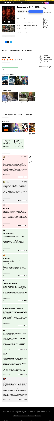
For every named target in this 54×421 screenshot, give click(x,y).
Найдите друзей (41, 66)
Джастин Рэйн (45, 27)
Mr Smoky (7, 156)
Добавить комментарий (7, 200)
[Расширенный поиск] (41, 2)
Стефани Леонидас (45, 20)
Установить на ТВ (25, 2)
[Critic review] (7, 144)
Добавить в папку (9, 36)
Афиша (30, 420)
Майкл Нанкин (25, 22)
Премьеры (10, 50)
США (24, 18)
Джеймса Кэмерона (20, 115)
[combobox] (34, 2)
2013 (24, 16)
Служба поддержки (40, 412)
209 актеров (44, 28)
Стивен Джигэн (26, 29)
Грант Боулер (44, 18)
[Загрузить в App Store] (16, 416)
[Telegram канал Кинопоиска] (28, 409)
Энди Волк (33, 22)
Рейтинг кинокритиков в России (8, 66)
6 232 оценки (44, 8)
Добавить (12, 74)
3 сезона (26, 16)
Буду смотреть (21, 11)
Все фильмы (43, 411)
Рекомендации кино (26, 412)
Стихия (6, 181)
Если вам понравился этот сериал (10, 73)
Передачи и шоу (19, 412)
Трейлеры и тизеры (6, 90)
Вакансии (4, 411)
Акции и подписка (33, 412)
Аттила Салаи (34, 26)
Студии (22, 50)
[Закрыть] (41, 10)
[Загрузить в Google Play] (23, 416)
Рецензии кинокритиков (7, 138)
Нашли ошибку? (6, 44)
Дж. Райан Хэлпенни (35, 29)
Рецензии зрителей (6, 152)
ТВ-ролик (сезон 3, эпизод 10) (23, 101)
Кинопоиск (8, 420)
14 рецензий (44, 9)
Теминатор (24, 115)
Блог (28, 411)
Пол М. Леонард (32, 25)
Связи (25, 50)
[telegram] (11, 42)
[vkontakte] (6, 42)
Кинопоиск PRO (32, 411)
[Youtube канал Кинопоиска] (30, 409)
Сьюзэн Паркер (30, 29)
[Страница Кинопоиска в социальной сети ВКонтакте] (23, 409)
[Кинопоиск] (7, 2)
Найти (42, 2)
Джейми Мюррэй (45, 22)
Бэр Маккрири (25, 28)
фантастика (25, 19)
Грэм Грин (44, 23)
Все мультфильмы (13, 412)
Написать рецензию (6, 62)
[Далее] (35, 97)
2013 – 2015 (34, 7)
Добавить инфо (11, 44)
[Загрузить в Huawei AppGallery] (30, 416)
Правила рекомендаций (19, 411)
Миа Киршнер (45, 24)
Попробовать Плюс (46, 2)
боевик (28, 19)
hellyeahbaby (7, 204)
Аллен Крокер (29, 22)
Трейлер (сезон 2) (5, 32)
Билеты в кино (5, 121)
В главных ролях (45, 16)
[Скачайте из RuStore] (37, 416)
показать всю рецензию (6, 174)
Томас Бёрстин (25, 26)
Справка (25, 411)
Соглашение (12, 411)
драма (30, 19)
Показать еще (6, 117)
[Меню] (2, 2)
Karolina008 (7, 378)
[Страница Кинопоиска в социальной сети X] (25, 409)
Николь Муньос (45, 26)
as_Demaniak (7, 353)
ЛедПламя (7, 229)
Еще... (31, 50)
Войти (51, 2)
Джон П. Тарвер (30, 26)
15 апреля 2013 (25, 32)
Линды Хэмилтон (15, 114)
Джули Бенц (44, 19)
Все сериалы (48, 411)
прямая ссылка (25, 157)
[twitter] (8, 42)
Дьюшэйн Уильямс (45, 25)
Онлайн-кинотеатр (17, 2)
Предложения (38, 411)
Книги (32, 420)
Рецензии (28, 50)
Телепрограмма (23, 420)
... (38, 25)
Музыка (27, 420)
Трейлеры (18, 50)
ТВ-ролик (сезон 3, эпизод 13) (6, 101)
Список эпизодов (43, 50)
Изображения (14, 50)
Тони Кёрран (44, 21)
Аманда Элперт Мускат (27, 25)
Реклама (8, 411)
